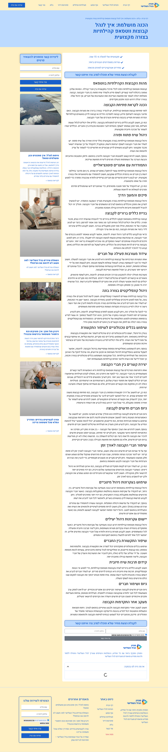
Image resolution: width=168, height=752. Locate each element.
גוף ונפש (94, 5)
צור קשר (41, 5)
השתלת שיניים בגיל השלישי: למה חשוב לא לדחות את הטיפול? (41, 262)
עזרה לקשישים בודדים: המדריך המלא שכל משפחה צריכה (43, 421)
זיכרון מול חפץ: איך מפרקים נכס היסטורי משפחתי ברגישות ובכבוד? (41, 333)
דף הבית (126, 5)
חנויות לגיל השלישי (111, 5)
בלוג (51, 5)
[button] (16, 5)
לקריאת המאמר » (52, 180)
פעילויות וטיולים (79, 5)
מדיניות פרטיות (126, 635)
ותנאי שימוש (116, 635)
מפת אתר (109, 734)
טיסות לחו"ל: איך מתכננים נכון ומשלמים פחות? (43, 157)
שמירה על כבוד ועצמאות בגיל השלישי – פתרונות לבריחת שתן (72, 738)
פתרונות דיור (63, 5)
